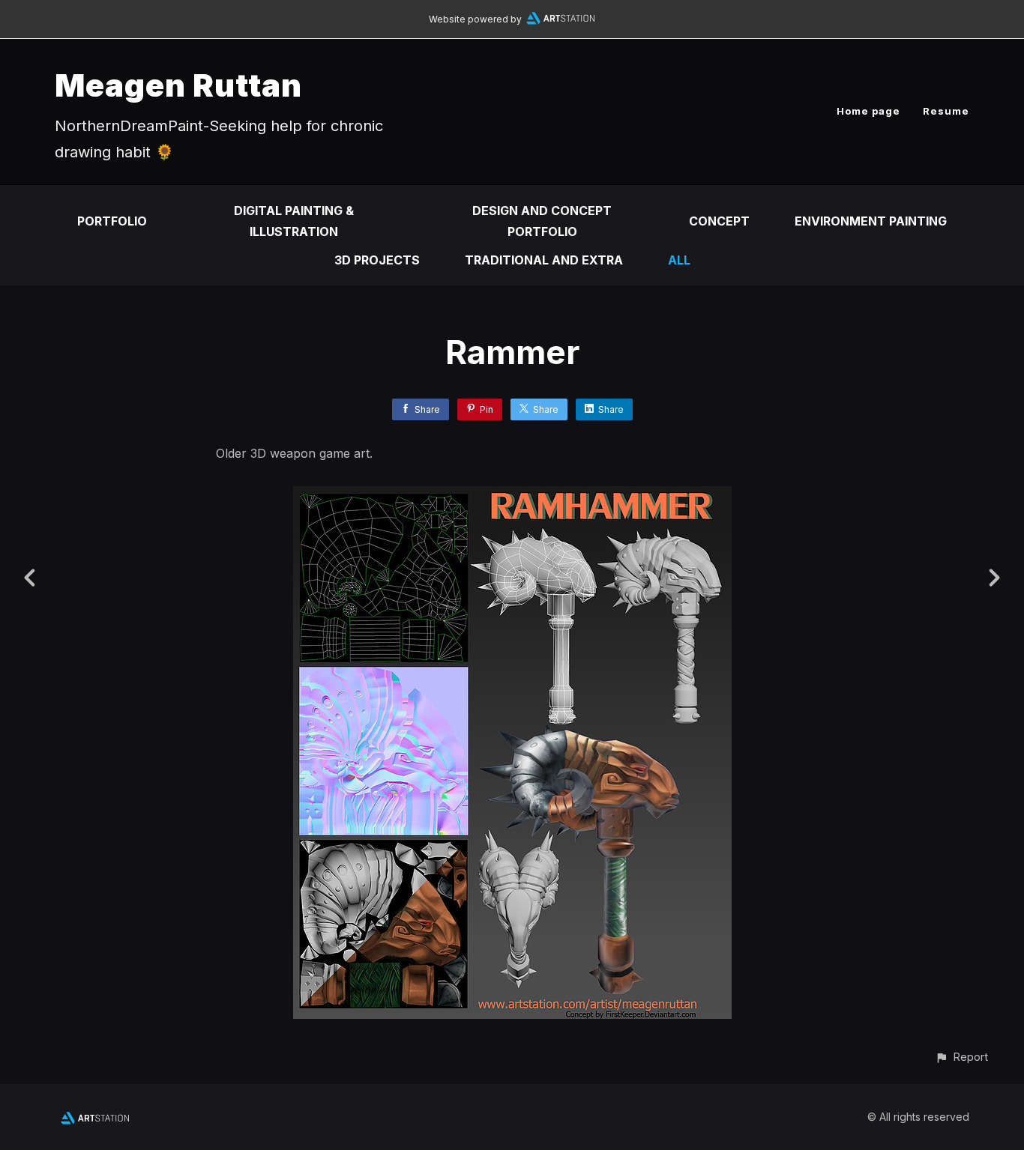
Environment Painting (871, 221)
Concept (719, 221)
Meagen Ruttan (178, 85)
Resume (946, 111)
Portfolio (112, 221)
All (679, 259)
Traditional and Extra (544, 259)
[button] (961, 1056)
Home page (868, 111)
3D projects (377, 259)
